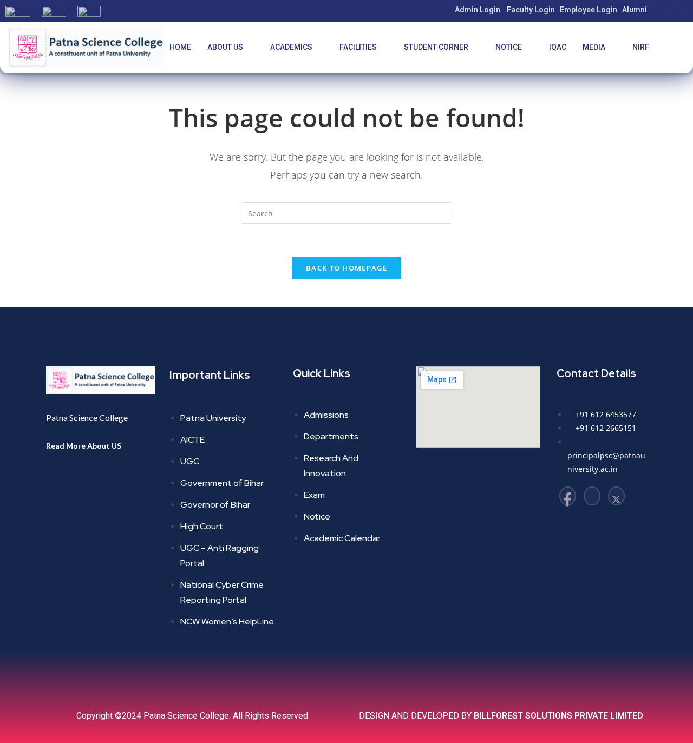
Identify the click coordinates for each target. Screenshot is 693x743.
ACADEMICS (291, 47)
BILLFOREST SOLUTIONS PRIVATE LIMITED (558, 716)
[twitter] (616, 495)
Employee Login (588, 9)
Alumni (634, 9)
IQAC (557, 47)
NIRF (640, 47)
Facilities (358, 47)
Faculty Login (531, 9)
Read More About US (83, 445)
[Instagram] (592, 495)
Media (594, 47)
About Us (225, 47)
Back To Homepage (346, 268)
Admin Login (477, 9)
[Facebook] (567, 495)
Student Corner (436, 47)
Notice (508, 47)
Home (180, 47)
